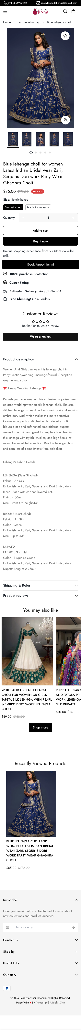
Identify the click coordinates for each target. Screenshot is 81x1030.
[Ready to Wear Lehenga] (40, 11)
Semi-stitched (13, 207)
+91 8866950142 (17, 3)
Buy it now (40, 241)
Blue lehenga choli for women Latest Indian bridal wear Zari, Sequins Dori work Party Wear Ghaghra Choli (30, 850)
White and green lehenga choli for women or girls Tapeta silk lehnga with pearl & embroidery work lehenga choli (27, 699)
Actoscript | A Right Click (50, 1002)
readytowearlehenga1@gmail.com (59, 3)
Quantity (9, 217)
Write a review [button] (40, 336)
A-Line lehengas (29, 22)
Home (7, 22)
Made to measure (38, 207)
